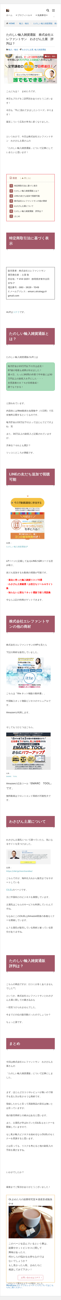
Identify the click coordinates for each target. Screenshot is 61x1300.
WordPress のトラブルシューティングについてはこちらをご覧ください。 (29, 1286)
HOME (12, 23)
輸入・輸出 (24, 23)
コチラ (16, 312)
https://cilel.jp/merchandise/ (19, 871)
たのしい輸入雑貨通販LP (17, 546)
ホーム (9, 15)
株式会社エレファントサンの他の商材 (29, 201)
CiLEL (9, 889)
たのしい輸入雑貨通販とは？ (25, 191)
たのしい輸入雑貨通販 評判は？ (27, 211)
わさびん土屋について (22, 206)
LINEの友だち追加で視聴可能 (25, 196)
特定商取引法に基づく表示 (24, 185)
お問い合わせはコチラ (30, 1277)
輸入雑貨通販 (40, 49)
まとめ (15, 216)
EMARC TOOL (11, 776)
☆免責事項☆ (41, 15)
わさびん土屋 (27, 49)
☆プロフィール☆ (23, 15)
